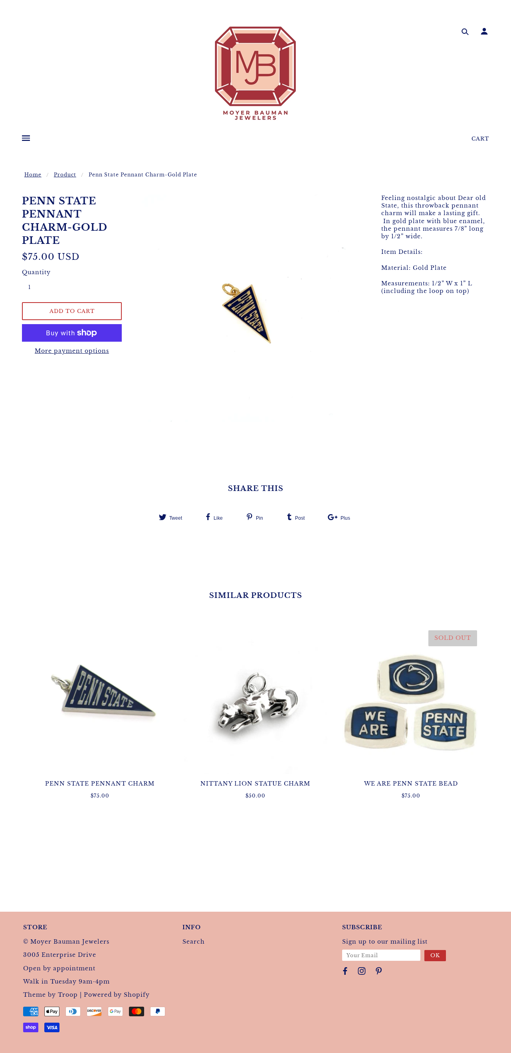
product (65, 175)
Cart (480, 138)
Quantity (34, 272)
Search (193, 941)
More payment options (72, 350)
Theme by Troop (50, 994)
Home (33, 175)
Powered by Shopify (117, 994)
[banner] (255, 73)
